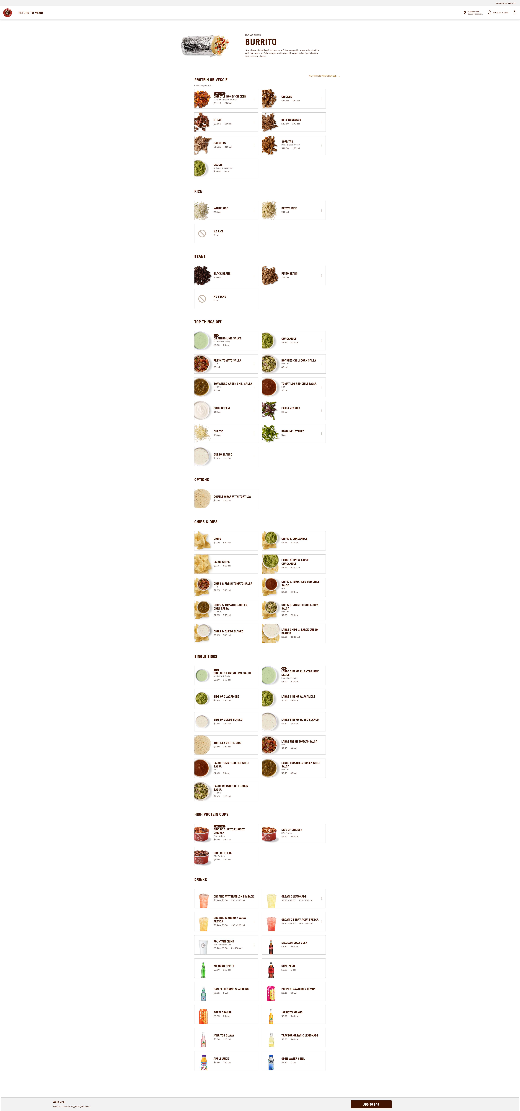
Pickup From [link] (473, 11)
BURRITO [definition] (261, 42)
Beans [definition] (200, 256)
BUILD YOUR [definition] (253, 35)
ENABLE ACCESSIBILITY (506, 3)
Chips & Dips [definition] (206, 521)
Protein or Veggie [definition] (211, 79)
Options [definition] (201, 479)
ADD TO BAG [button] (371, 1104)
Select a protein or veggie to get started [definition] (71, 1106)
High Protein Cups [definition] (211, 814)
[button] (254, 99)
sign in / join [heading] (500, 13)
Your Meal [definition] (59, 1102)
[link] (31, 13)
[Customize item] (254, 99)
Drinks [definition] (200, 879)
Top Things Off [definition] (208, 321)
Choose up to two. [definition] (203, 85)
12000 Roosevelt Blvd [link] (475, 14)
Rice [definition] (198, 191)
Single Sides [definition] (205, 656)
